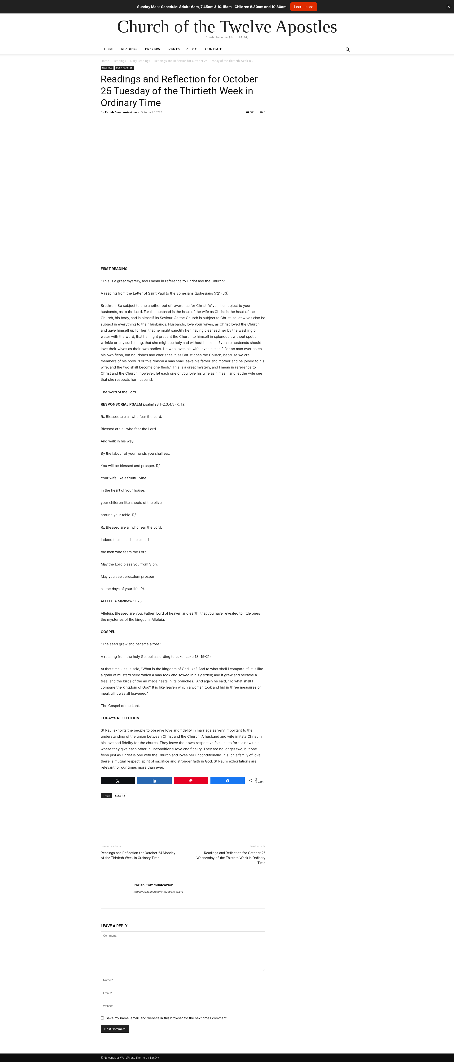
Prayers (152, 49)
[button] (347, 50)
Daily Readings (140, 61)
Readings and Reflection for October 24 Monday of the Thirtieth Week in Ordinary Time (138, 855)
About (192, 49)
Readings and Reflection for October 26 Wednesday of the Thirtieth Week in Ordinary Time (230, 858)
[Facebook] (105, 123)
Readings (129, 49)
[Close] (449, 7)
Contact (213, 49)
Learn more (303, 6)
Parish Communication (121, 112)
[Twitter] (116, 123)
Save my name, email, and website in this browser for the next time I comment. (166, 1018)
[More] (149, 123)
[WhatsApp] (138, 123)
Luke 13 (120, 795)
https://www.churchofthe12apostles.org (158, 891)
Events (173, 49)
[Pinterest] (127, 123)
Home (109, 49)
